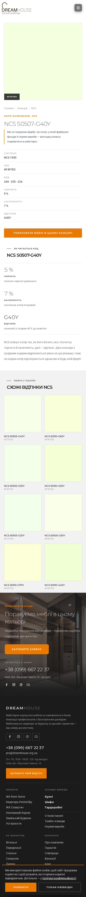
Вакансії (50, 858)
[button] (78, 8)
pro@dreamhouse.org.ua (21, 753)
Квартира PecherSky (19, 802)
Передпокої (13, 847)
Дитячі (10, 864)
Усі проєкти (13, 823)
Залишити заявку (27, 649)
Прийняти (21, 887)
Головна (9, 108)
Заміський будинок (18, 818)
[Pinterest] (21, 684)
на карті (46, 677)
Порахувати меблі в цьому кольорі (43, 232)
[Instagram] (14, 684)
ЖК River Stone (15, 796)
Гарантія (50, 847)
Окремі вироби (54, 826)
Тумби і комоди (55, 821)
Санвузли (12, 858)
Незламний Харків (18, 812)
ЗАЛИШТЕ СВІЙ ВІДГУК (26, 773)
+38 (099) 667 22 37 (27, 669)
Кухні (49, 796)
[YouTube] (28, 684)
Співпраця (51, 853)
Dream (23, 708)
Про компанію (54, 842)
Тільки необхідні (59, 887)
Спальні (11, 853)
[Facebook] (6, 684)
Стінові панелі (54, 815)
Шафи (49, 802)
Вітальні (11, 842)
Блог (48, 864)
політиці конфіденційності (59, 878)
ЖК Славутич (15, 807)
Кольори (22, 108)
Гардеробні (53, 807)
